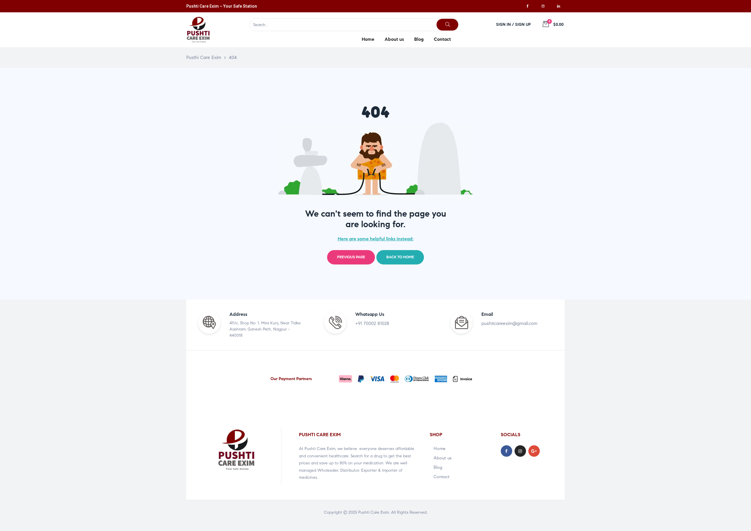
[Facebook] (527, 6)
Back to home (400, 257)
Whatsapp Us (369, 314)
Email (487, 314)
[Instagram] (543, 6)
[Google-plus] (534, 451)
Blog (438, 467)
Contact (441, 476)
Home (439, 448)
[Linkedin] (558, 6)
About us (442, 458)
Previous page (351, 257)
